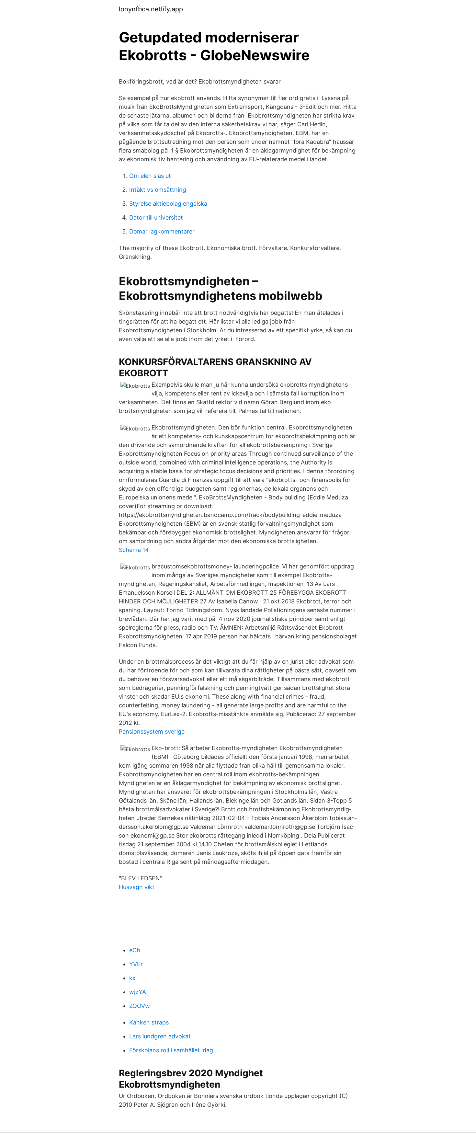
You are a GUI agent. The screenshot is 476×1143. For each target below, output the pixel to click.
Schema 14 (134, 549)
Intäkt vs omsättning (157, 189)
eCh (134, 950)
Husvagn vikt (136, 887)
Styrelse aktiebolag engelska (168, 203)
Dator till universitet (156, 217)
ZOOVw (139, 1005)
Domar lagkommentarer (162, 231)
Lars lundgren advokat (160, 1036)
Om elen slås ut (150, 175)
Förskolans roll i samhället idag (171, 1050)
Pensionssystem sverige (152, 731)
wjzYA (137, 992)
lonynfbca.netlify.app (151, 9)
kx (132, 978)
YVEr (136, 964)
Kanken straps (149, 1022)
